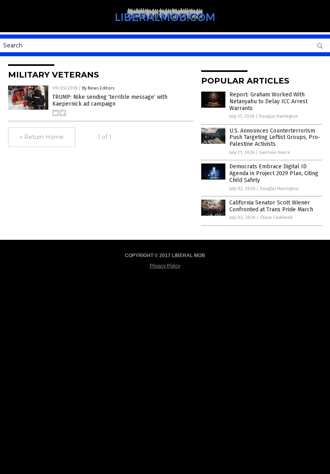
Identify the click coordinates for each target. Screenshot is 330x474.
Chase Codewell (276, 217)
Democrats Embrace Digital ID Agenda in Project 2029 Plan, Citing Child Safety (273, 173)
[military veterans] (165, 26)
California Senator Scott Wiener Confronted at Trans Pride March (271, 206)
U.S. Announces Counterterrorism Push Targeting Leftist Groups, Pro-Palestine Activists (274, 137)
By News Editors (98, 88)
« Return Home (42, 137)
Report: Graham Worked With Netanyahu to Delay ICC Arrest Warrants (268, 101)
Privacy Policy (165, 266)
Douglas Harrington (278, 116)
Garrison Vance (274, 152)
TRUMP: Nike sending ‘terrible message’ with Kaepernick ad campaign (109, 100)
